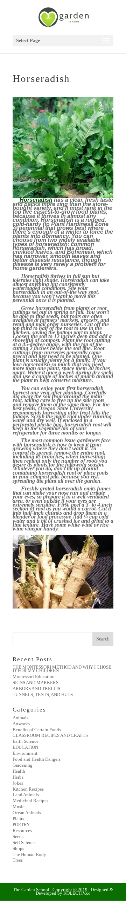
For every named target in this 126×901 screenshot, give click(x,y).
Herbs (18, 777)
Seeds (18, 836)
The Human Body (29, 854)
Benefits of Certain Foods (37, 729)
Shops (18, 848)
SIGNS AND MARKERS (35, 682)
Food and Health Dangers (37, 759)
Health (19, 771)
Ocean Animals (27, 812)
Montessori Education (34, 676)
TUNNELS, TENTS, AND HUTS (43, 694)
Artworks (21, 723)
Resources (22, 830)
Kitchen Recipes (28, 789)
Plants (18, 818)
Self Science (24, 842)
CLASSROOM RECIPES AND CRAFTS (50, 735)
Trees (18, 860)
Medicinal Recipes (30, 800)
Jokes (18, 783)
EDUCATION (25, 747)
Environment (25, 753)
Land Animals (26, 794)
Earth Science (25, 741)
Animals (20, 717)
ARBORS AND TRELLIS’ (37, 688)
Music (18, 806)
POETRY (21, 824)
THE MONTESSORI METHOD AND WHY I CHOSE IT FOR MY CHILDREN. (62, 668)
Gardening (23, 765)
